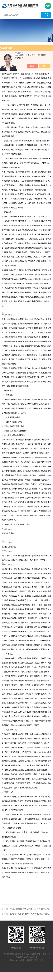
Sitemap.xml (16, 960)
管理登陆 (38, 960)
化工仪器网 (28, 960)
